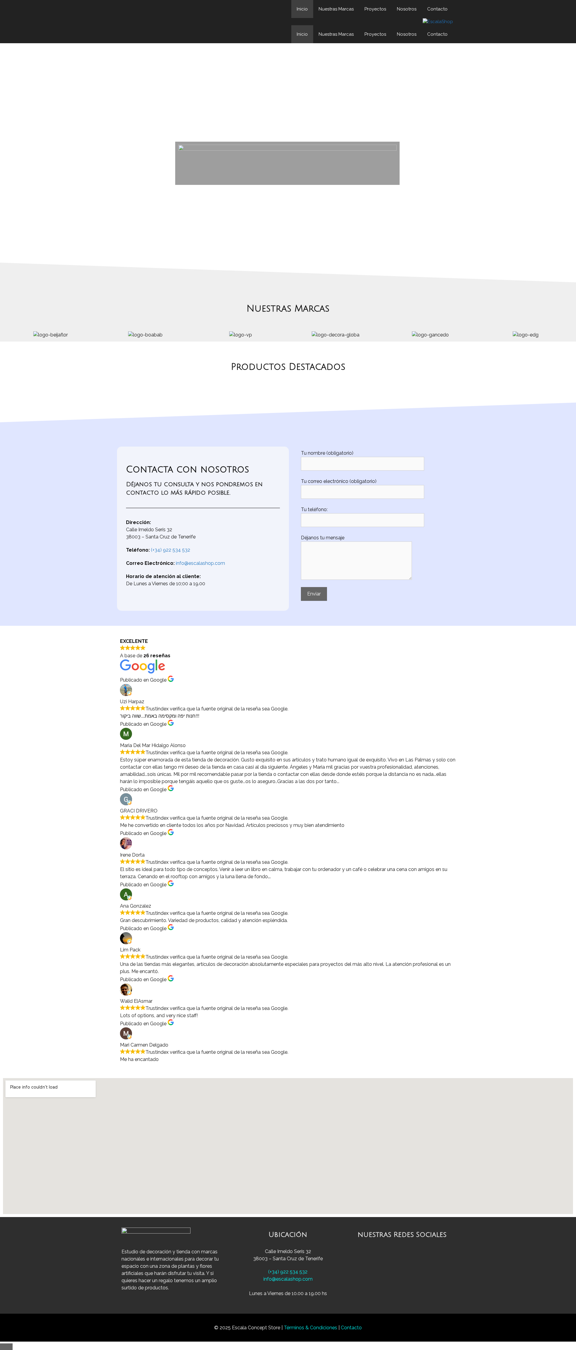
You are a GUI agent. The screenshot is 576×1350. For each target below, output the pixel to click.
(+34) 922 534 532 (170, 550)
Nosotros (406, 9)
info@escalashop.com (200, 563)
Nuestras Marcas (336, 9)
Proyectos (375, 9)
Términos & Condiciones (311, 1327)
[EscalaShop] (438, 21)
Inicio (302, 9)
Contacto (437, 9)
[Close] (6, 1346)
